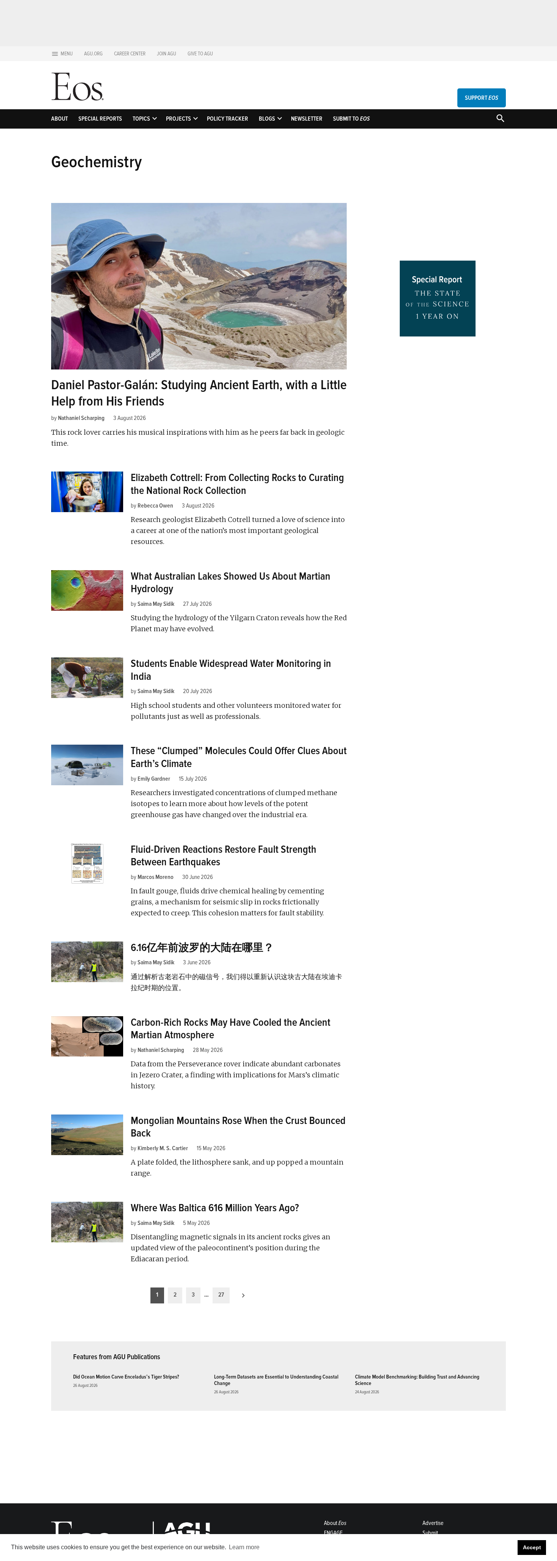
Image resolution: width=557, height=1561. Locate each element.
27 (221, 1294)
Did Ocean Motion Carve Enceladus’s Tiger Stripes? (126, 1377)
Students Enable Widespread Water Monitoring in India (231, 670)
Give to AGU (200, 53)
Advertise (432, 1523)
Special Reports (100, 119)
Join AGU (166, 53)
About (59, 119)
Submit (430, 1533)
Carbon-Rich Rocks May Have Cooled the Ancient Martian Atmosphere (230, 1029)
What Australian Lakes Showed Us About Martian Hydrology (230, 583)
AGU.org (93, 53)
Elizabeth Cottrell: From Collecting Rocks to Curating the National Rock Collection (237, 484)
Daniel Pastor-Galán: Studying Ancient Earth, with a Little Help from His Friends (199, 393)
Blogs (267, 119)
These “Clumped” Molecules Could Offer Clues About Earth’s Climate (239, 757)
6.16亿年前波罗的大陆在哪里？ (202, 947)
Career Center (130, 53)
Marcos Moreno (156, 877)
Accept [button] (532, 1547)
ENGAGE (333, 1533)
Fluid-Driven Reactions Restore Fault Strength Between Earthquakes (223, 856)
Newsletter (306, 119)
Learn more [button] (244, 1547)
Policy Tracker (227, 119)
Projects (178, 119)
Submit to (351, 119)
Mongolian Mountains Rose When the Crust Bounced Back (238, 1127)
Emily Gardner (154, 779)
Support (481, 98)
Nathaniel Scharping (81, 418)
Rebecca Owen (155, 505)
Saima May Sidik (156, 604)
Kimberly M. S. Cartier (163, 1148)
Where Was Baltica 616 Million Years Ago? (215, 1207)
